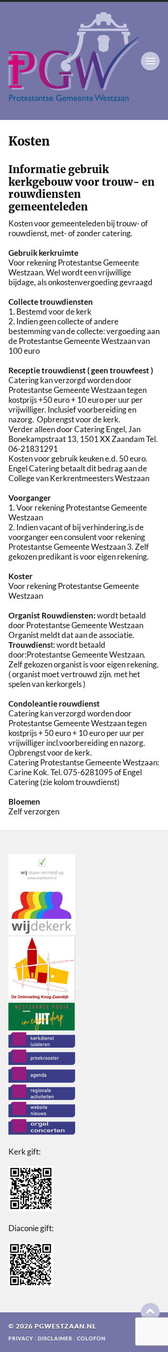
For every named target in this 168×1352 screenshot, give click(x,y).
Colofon (91, 1338)
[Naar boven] (150, 1312)
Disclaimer (56, 1338)
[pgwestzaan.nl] (84, 61)
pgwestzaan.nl (65, 1326)
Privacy (20, 1338)
